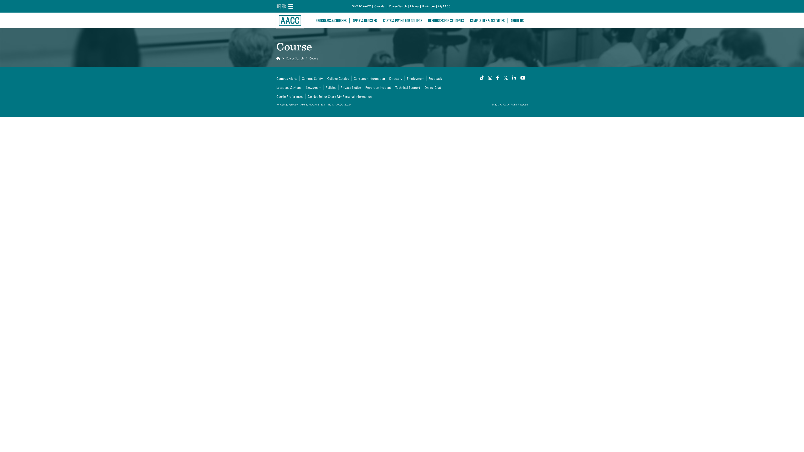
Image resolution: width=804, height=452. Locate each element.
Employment (415, 78)
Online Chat (432, 87)
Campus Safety (312, 78)
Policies (331, 87)
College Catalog (338, 78)
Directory (395, 78)
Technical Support (407, 87)
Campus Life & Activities (487, 20)
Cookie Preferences (289, 96)
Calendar (379, 6)
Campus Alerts (286, 78)
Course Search (398, 6)
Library (414, 6)
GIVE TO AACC (361, 6)
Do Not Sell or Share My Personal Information (340, 96)
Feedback (435, 78)
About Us (517, 20)
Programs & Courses (331, 20)
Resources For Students (446, 20)
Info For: (281, 6)
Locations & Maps (289, 87)
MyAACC (444, 6)
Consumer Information (369, 78)
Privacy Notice (351, 87)
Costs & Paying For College (402, 20)
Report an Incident (378, 87)
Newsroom (313, 87)
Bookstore (428, 6)
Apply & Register (365, 20)
